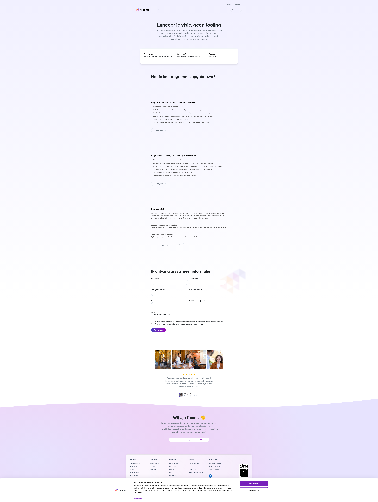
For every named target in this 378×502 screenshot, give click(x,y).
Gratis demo (236, 10)
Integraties (133, 466)
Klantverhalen (134, 472)
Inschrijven (158, 130)
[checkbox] (188, 314)
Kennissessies (173, 463)
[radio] (188, 314)
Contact (228, 4)
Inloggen (237, 4)
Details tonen (138, 498)
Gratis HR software (214, 466)
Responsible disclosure (196, 472)
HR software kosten (215, 463)
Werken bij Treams (194, 463)
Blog (170, 472)
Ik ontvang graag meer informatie (167, 245)
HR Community (154, 463)
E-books (171, 469)
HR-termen (172, 475)
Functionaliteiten (135, 463)
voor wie (168, 10)
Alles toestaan (254, 483)
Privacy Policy (193, 469)
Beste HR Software (214, 469)
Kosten (132, 469)
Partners (152, 466)
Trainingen (153, 469)
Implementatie (134, 475)
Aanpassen (252, 490)
